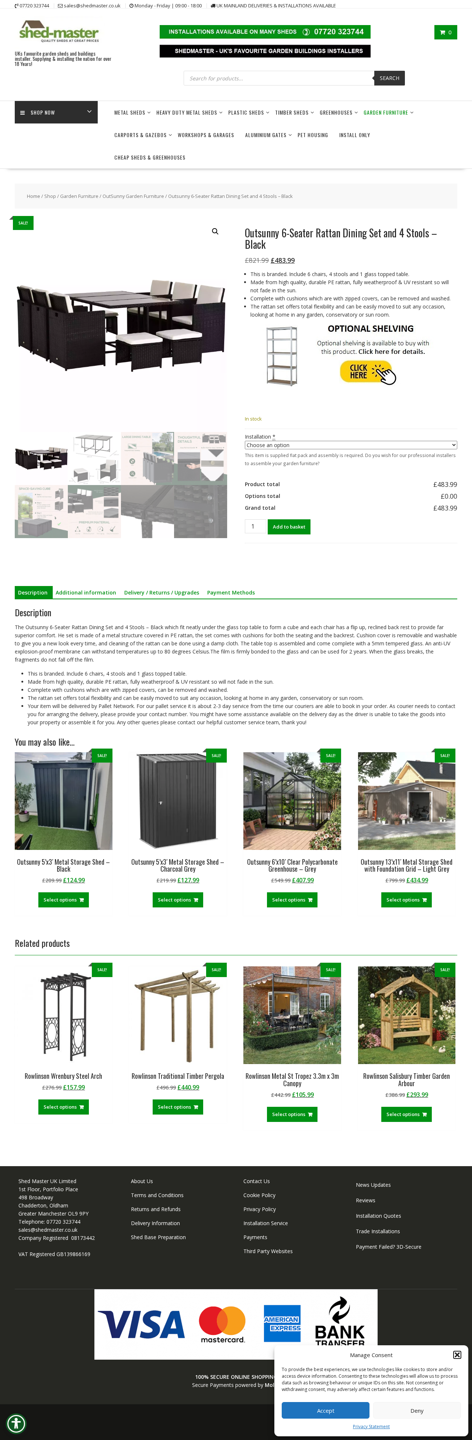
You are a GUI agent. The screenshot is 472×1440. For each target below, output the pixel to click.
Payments (255, 1237)
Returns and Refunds (156, 1209)
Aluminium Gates (266, 135)
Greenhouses (336, 112)
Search (389, 77)
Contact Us (256, 1181)
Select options (60, 899)
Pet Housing (313, 135)
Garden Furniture (386, 112)
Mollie (272, 1384)
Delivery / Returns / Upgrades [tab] (161, 592)
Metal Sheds (129, 112)
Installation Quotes (378, 1215)
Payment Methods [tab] (231, 592)
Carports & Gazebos (140, 135)
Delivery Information (155, 1223)
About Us (142, 1181)
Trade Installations (378, 1231)
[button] (457, 1355)
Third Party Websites (268, 1251)
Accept (325, 1410)
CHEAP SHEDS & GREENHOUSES (149, 157)
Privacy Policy (259, 1209)
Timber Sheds (292, 112)
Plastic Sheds (246, 112)
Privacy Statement (371, 1426)
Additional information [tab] (86, 592)
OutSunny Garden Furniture (133, 196)
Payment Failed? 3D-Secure (388, 1246)
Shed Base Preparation (158, 1237)
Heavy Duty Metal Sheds (186, 112)
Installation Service (265, 1223)
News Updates (373, 1184)
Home (33, 196)
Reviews (365, 1200)
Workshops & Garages (206, 135)
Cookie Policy (259, 1195)
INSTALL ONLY (354, 135)
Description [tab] (33, 592)
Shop (50, 196)
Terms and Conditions (157, 1195)
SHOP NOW (43, 112)
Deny (417, 1410)
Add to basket (289, 526)
